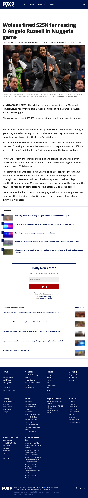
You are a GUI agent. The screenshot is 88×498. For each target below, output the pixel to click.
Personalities (73, 407)
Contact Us (72, 401)
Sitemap (71, 414)
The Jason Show (30, 404)
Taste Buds (29, 422)
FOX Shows (29, 401)
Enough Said (29, 412)
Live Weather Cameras (32, 383)
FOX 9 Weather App (31, 375)
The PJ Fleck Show (31, 417)
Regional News (54, 398)
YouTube (6, 458)
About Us (73, 398)
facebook (76, 488)
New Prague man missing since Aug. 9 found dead (35, 233)
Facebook (6, 448)
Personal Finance (8, 401)
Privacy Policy (46, 297)
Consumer (6, 388)
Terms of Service (45, 299)
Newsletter (6, 445)
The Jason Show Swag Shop (32, 428)
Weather (29, 371)
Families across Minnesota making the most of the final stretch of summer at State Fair (32, 322)
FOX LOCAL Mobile (9, 443)
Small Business (8, 409)
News (5, 371)
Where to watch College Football (33, 446)
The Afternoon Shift (31, 425)
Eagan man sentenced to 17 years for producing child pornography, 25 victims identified (33, 341)
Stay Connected (10, 437)
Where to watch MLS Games (32, 476)
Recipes (71, 380)
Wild (48, 383)
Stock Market (7, 407)
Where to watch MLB (32, 450)
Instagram (6, 451)
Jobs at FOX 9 (73, 409)
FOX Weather (29, 388)
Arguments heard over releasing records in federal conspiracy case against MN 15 (31, 312)
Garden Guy (73, 377)
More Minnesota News (13, 307)
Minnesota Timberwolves (15, 42)
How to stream (8, 440)
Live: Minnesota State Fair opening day (16, 350)
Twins (49, 380)
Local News (7, 375)
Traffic (27, 385)
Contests (72, 404)
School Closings (30, 380)
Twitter (5, 453)
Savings (5, 412)
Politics (5, 385)
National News (8, 377)
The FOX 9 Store (30, 432)
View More (79, 308)
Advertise (72, 417)
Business (6, 404)
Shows (28, 398)
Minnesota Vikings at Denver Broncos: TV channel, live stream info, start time (47, 241)
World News (7, 380)
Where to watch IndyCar (33, 457)
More (52, 5)
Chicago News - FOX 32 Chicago (55, 407)
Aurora (49, 393)
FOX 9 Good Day (30, 407)
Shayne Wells (73, 375)
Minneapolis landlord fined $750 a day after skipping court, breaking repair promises (32, 331)
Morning (73, 371)
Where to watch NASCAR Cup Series (31, 454)
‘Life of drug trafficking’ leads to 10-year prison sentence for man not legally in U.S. (49, 224)
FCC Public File (74, 419)
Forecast (28, 377)
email (84, 488)
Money (6, 398)
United (49, 390)
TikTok (5, 456)
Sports (50, 371)
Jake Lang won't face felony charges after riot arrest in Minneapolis (42, 216)
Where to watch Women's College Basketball (31, 466)
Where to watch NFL (32, 443)
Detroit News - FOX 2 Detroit (54, 411)
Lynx (48, 388)
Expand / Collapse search (84, 4)
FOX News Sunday (9, 390)
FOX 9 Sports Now (31, 419)
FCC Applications (74, 422)
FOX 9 (4, 42)
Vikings (49, 375)
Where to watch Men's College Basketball (32, 461)
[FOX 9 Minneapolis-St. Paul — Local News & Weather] (10, 4)
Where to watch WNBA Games (33, 472)
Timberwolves (51, 385)
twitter (80, 488)
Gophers (49, 377)
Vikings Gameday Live (32, 414)
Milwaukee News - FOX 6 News (55, 402)
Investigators (7, 383)
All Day (27, 409)
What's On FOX (74, 412)
